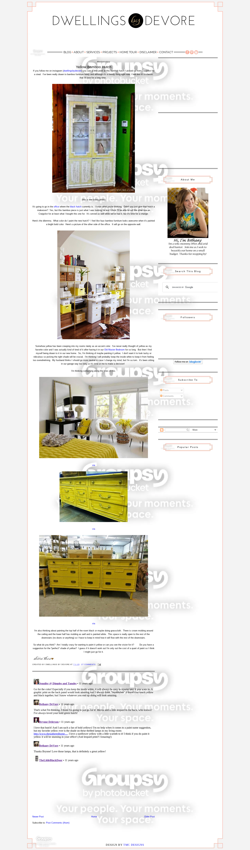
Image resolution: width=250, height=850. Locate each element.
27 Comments (88, 664)
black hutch (75, 206)
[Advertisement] (125, 40)
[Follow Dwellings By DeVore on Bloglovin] (188, 363)
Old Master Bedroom (114, 349)
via (93, 465)
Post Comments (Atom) (57, 822)
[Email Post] (99, 664)
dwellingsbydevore (72, 70)
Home (94, 816)
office (56, 206)
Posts (165, 390)
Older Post (149, 816)
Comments (168, 396)
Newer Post (38, 816)
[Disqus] (93, 720)
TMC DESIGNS (133, 844)
